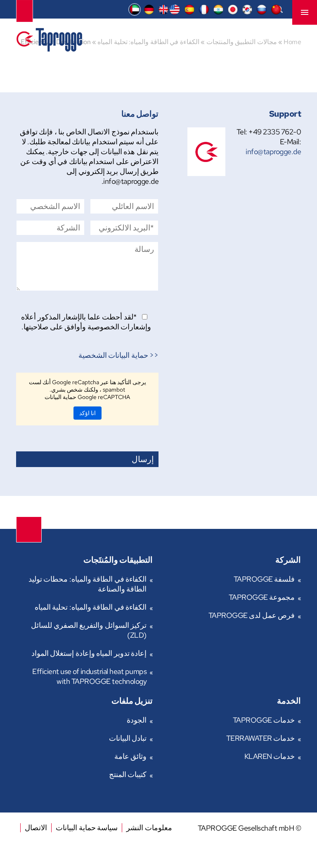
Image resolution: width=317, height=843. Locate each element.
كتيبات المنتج (128, 774)
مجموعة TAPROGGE (262, 597)
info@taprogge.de (273, 151)
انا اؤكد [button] (87, 413)
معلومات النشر (149, 827)
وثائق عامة (130, 756)
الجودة (137, 720)
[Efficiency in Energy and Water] (49, 49)
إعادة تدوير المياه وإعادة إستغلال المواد (89, 653)
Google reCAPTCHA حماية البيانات (87, 397)
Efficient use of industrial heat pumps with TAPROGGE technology (89, 676)
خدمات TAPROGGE (264, 720)
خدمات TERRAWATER (260, 738)
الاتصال (36, 827)
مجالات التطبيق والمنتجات (241, 42)
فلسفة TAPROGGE (264, 579)
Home (292, 42)
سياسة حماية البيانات (87, 827)
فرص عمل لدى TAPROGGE (251, 615)
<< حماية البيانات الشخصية (118, 355)
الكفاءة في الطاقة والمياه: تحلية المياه (148, 42)
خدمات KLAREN (269, 756)
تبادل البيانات (128, 738)
